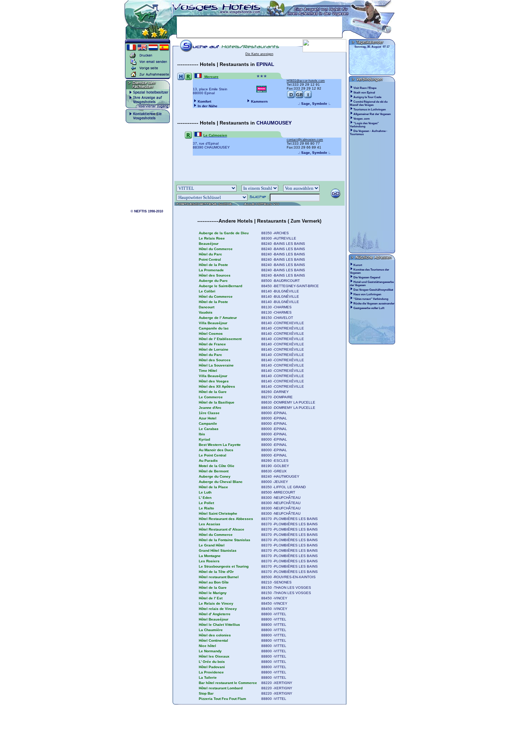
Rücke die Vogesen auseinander (373, 303)
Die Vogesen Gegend (366, 277)
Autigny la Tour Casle (367, 97)
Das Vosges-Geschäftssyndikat (373, 289)
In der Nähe (207, 106)
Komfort (204, 101)
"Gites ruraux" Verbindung (370, 299)
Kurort (357, 265)
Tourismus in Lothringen (370, 109)
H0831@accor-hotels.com (306, 81)
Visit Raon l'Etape (365, 88)
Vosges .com (361, 118)
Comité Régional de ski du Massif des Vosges (369, 103)
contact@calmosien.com (305, 139)
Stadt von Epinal (364, 92)
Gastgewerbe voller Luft (368, 308)
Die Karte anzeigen (259, 54)
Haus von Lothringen (367, 294)
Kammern (259, 101)
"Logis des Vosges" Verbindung (364, 125)
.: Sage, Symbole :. (314, 103)
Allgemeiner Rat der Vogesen (372, 114)
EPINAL (265, 64)
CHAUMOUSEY (274, 123)
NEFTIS (140, 211)
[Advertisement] (259, 27)
